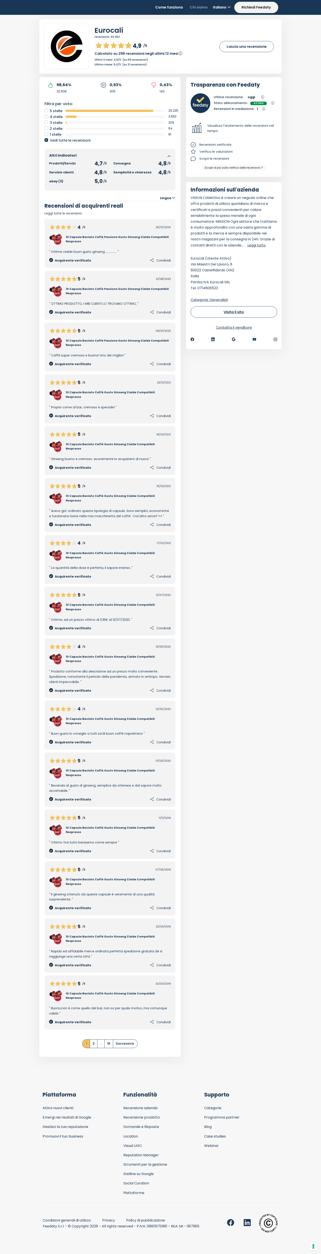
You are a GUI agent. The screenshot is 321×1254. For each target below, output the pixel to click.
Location (130, 1136)
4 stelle (56, 116)
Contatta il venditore (234, 327)
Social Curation (136, 1183)
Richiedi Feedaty (256, 7)
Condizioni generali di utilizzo (67, 1220)
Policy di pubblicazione (145, 1220)
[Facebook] (192, 339)
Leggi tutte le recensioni (63, 213)
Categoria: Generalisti (209, 299)
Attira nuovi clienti (58, 1107)
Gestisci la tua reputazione (65, 1126)
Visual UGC (132, 1145)
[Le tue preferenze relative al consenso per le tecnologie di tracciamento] (313, 1246)
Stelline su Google (138, 1173)
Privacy (108, 1220)
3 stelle (56, 122)
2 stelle (56, 128)
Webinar (211, 1145)
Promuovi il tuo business (63, 1136)
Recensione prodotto (141, 1117)
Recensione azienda (140, 1107)
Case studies (215, 1136)
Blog (208, 1126)
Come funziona (169, 7)
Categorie (212, 1107)
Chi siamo (199, 7)
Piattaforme (133, 1192)
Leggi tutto (256, 245)
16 (108, 1043)
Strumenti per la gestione (145, 1164)
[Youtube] (254, 339)
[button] (234, 128)
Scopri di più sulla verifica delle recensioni (232, 167)
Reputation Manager (141, 1155)
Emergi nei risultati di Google (67, 1117)
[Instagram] (275, 339)
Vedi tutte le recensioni (70, 140)
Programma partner (222, 1117)
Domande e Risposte (141, 1126)
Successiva (125, 1043)
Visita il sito (234, 312)
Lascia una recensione (247, 46)
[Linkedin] (213, 339)
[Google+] (233, 339)
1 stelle (55, 134)
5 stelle (56, 110)
